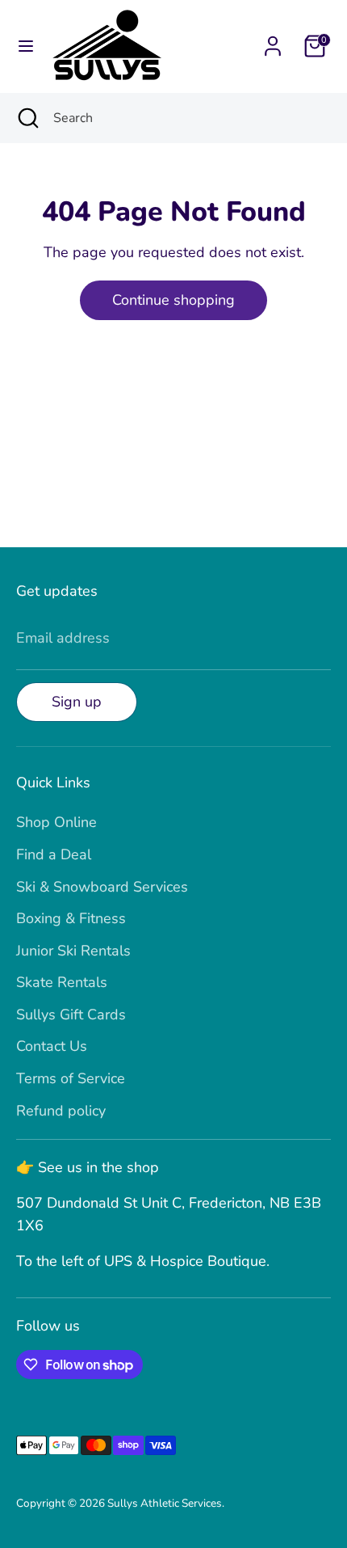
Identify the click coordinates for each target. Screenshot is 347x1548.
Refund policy (61, 1110)
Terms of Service (70, 1078)
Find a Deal (53, 854)
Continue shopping (173, 300)
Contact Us (51, 1046)
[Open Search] (26, 118)
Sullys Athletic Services (164, 1503)
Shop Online (56, 822)
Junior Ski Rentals (73, 950)
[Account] (273, 41)
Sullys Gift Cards (71, 1014)
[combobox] (188, 118)
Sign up (77, 701)
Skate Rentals (61, 982)
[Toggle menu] (26, 46)
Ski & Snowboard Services (102, 886)
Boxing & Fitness (71, 918)
